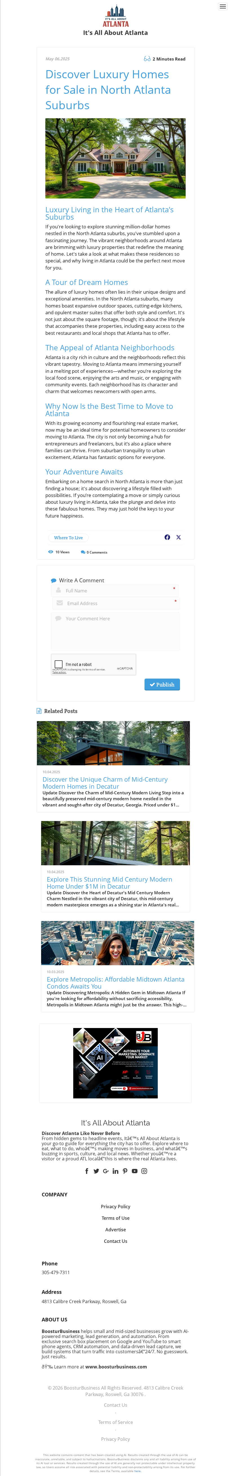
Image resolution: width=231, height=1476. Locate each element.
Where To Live (68, 538)
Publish (164, 684)
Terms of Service (115, 1422)
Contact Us (115, 1405)
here (137, 1471)
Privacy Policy (115, 1439)
